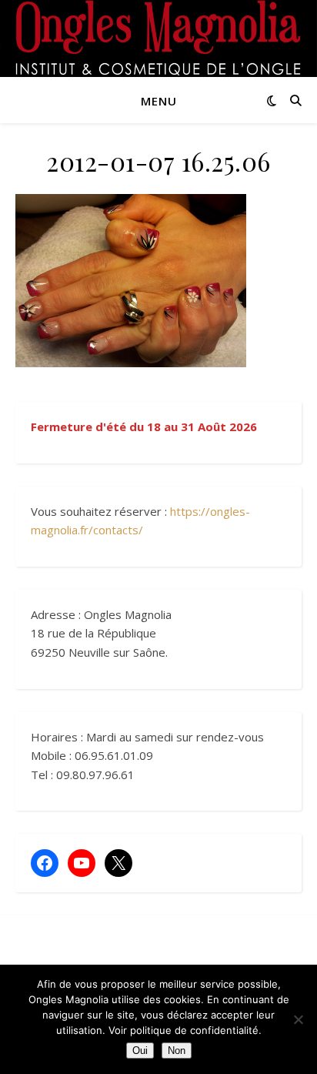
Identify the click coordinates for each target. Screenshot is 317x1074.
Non (176, 1050)
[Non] (297, 1019)
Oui (140, 1050)
